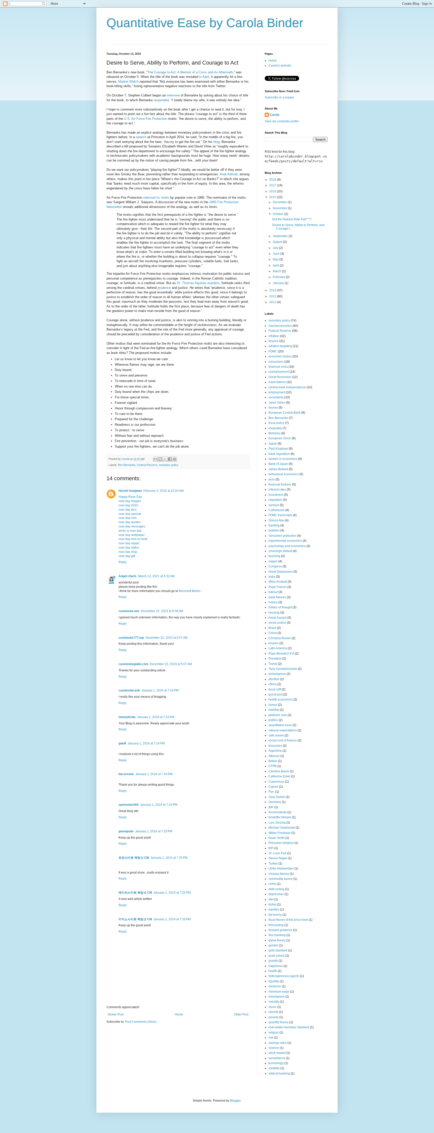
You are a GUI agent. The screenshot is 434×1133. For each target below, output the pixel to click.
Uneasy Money (278, 874)
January (279, 283)
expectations (277, 382)
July (276, 248)
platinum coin (277, 715)
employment (276, 392)
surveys (273, 505)
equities (273, 909)
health (272, 971)
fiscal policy (276, 423)
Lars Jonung (277, 822)
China (272, 633)
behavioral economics (283, 474)
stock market (277, 1053)
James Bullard (278, 469)
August (278, 242)
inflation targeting (280, 346)
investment (275, 495)
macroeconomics (280, 326)
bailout (273, 592)
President (275, 658)
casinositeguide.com (133, 664)
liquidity (273, 981)
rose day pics (128, 509)
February (279, 277)
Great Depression (280, 571)
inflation (273, 336)
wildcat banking (279, 1073)
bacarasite (126, 774)
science (273, 1048)
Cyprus (273, 786)
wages (273, 561)
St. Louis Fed (277, 853)
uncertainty (276, 397)
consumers (276, 361)
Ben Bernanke (126, 464)
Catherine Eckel (279, 776)
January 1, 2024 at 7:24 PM (160, 690)
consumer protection (282, 535)
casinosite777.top (131, 637)
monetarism (276, 996)
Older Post (241, 1014)
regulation (275, 500)
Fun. (271, 791)
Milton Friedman (279, 833)
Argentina (275, 750)
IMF (271, 807)
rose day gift (127, 556)
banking (274, 525)
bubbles (274, 530)
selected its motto (156, 197)
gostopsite (126, 831)
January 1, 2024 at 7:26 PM (172, 919)
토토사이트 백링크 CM (134, 857)
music (272, 1007)
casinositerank (129, 690)
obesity (273, 1012)
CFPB (272, 766)
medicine (274, 986)
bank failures (277, 597)
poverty (273, 1017)
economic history (280, 356)
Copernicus (276, 781)
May (276, 259)
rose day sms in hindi (133, 539)
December (280, 202)
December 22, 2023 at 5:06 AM (162, 611)
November (280, 208)
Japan (272, 443)
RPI (271, 848)
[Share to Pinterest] (174, 459)
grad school (276, 955)
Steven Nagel (277, 858)
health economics (280, 699)
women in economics (282, 459)
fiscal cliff (274, 689)
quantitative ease (280, 725)
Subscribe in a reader (279, 97)
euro (271, 479)
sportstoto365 (129, 804)
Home (179, 1014)
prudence (164, 288)
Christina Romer (279, 638)
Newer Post (116, 1014)
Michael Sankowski (281, 827)
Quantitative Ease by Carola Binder (204, 23)
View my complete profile (282, 121)
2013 (273, 296)
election (273, 679)
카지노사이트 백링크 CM (135, 919)
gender (273, 945)
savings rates (277, 1043)
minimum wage (278, 991)
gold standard (277, 950)
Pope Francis (277, 587)
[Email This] (155, 459)
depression (276, 894)
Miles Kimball (277, 581)
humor (272, 705)
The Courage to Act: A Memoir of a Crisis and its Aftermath (190, 72)
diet (271, 899)
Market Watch (128, 81)
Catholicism (276, 510)
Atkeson (274, 756)
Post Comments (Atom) (140, 1021)
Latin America (277, 648)
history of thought (280, 607)
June (276, 253)
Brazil (272, 628)
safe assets (276, 735)
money (273, 407)
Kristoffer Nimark (279, 817)
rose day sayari (129, 543)
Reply (123, 562)
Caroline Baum (278, 771)
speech (141, 137)
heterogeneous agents (283, 976)
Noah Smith (276, 838)
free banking (277, 935)
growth (273, 960)
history (273, 602)
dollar (272, 904)
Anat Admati (229, 174)
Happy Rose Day (130, 497)
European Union (279, 438)
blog (216, 142)
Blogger (235, 1100)
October (278, 214)
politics (273, 720)
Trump (272, 664)
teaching (274, 556)
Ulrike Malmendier (281, 868)
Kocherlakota (277, 812)
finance (273, 341)
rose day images (130, 501)
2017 (273, 185)
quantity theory (278, 1022)
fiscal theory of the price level (288, 920)
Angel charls (128, 576)
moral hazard (277, 617)
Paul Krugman (278, 448)
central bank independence (287, 387)
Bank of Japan (278, 464)
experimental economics (285, 541)
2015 (273, 197)
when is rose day (130, 530)
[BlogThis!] (160, 459)
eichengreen (277, 674)
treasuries (275, 745)
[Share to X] (165, 459)
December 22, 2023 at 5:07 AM (166, 637)
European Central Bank (284, 412)
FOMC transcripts (280, 515)
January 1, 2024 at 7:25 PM (153, 831)
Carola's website (279, 65)
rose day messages (132, 526)
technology (276, 1063)
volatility (274, 1068)
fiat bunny (275, 914)
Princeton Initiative (281, 843)
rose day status (129, 547)
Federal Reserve (147, 464)
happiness (275, 966)
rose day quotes (129, 522)
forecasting (276, 925)
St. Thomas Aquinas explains (198, 283)
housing (274, 612)
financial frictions (279, 484)
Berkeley (274, 433)
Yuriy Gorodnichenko (282, 669)
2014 (273, 290)
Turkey (273, 863)
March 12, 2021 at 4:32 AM (156, 576)
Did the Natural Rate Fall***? (291, 219)
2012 (273, 302)
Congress (275, 566)
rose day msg (128, 552)
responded (161, 100)
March (277, 271)
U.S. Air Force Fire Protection (145, 119)
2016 (273, 191)
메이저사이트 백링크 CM (135, 892)
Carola (274, 115)
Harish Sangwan (130, 491)
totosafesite (127, 717)
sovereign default (280, 551)
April (276, 265)
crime (272, 884)
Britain (272, 761)
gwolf (122, 743)
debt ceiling (276, 889)
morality (273, 1001)
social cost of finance (282, 740)
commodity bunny (280, 879)
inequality (275, 428)
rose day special (130, 514)
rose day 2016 (128, 505)
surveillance (276, 1058)
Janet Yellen (276, 402)
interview (173, 95)
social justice (277, 622)
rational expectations (282, 730)
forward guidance (280, 930)
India (271, 576)
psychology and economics (287, 546)
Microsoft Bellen (190, 591)
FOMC (272, 351)
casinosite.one (129, 611)
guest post (275, 694)
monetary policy (168, 464)
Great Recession (279, 377)
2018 (273, 179)
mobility (273, 710)
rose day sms (128, 518)
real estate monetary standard (288, 1027)
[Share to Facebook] (169, 459)
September (281, 236)
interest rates (277, 489)
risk (270, 1037)
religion (273, 1032)
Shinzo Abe (276, 520)
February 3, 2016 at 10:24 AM (163, 491)
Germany (274, 802)
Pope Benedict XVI (281, 653)
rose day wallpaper (132, 535)
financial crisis (278, 366)
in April (204, 77)
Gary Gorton (276, 797)
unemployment (278, 371)
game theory (277, 940)
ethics (272, 684)
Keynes (273, 643)
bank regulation (279, 454)
